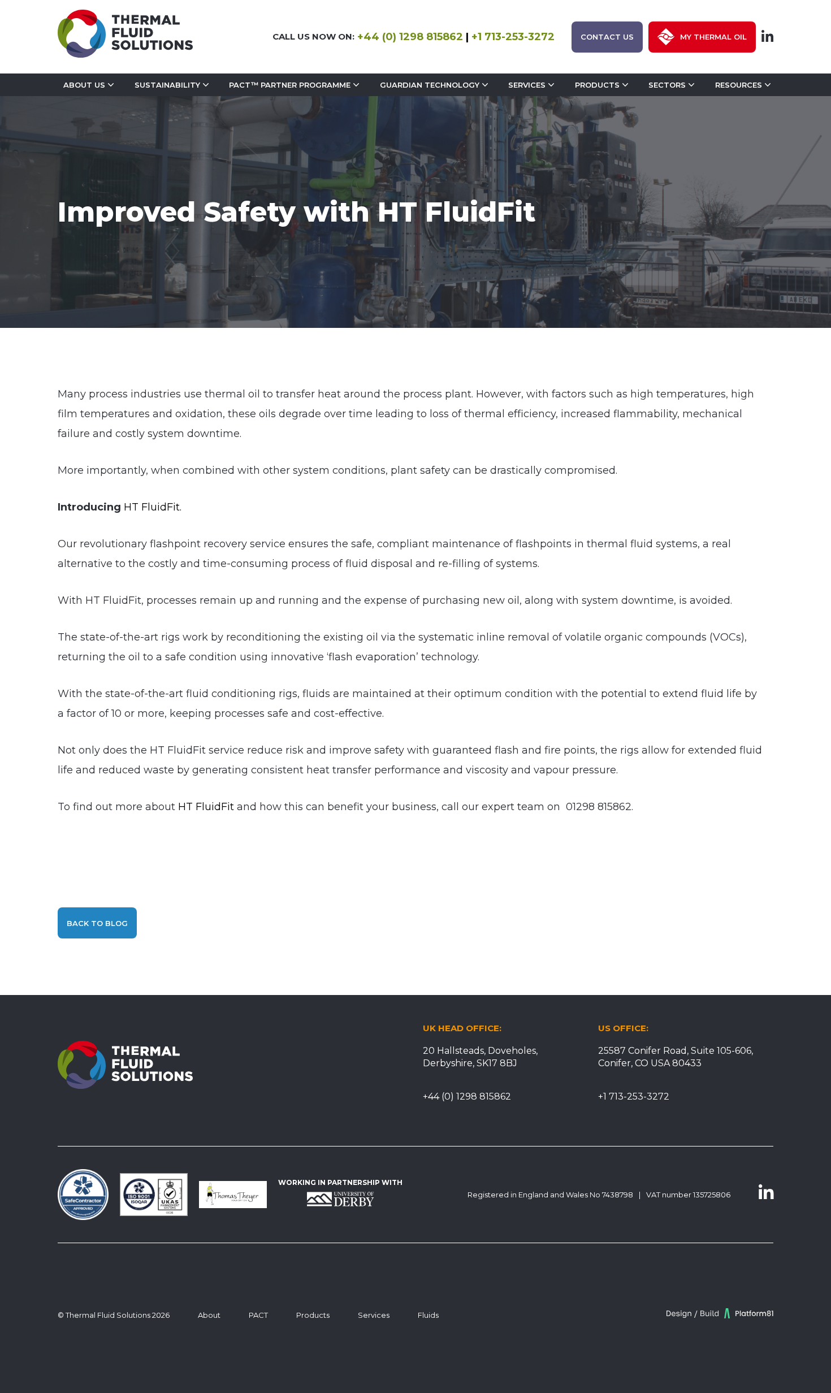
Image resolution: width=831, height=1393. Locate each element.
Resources (738, 84)
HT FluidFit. (152, 507)
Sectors (667, 84)
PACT (258, 1315)
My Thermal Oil (713, 36)
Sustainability (167, 84)
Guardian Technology (429, 84)
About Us (84, 84)
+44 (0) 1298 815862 (410, 37)
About (209, 1315)
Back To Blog (97, 923)
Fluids (428, 1315)
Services (527, 84)
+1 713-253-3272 (513, 37)
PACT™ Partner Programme (289, 84)
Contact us (607, 36)
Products (597, 84)
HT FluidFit (206, 807)
